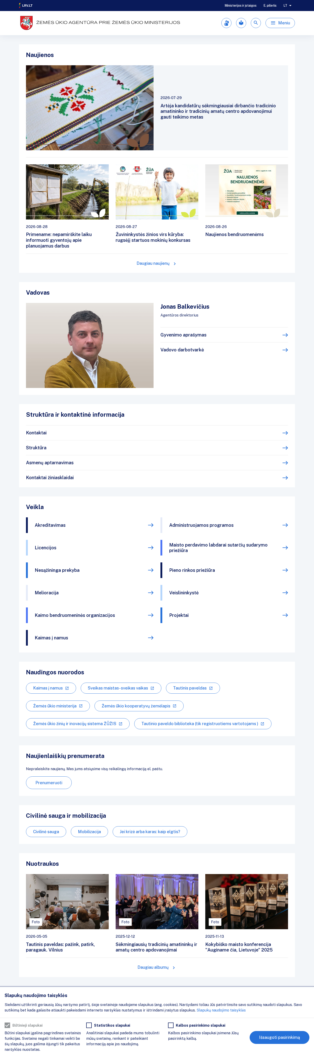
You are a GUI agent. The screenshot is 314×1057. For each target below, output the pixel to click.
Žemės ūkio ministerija (55, 706)
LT (285, 5)
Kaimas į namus (51, 638)
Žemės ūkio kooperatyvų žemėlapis (136, 706)
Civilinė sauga (46, 831)
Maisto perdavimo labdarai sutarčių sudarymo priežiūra (218, 547)
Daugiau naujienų (153, 263)
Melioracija (47, 592)
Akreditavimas (50, 525)
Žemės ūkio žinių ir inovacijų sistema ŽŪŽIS (74, 723)
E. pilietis (270, 5)
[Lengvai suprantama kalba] (241, 23)
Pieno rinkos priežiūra (192, 570)
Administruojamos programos (201, 525)
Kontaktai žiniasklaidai (50, 477)
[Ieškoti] (256, 23)
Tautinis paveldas (190, 688)
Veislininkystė (184, 592)
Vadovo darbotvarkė (182, 350)
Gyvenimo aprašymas (183, 335)
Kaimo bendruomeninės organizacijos (75, 615)
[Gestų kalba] (226, 23)
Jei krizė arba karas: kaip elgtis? (150, 831)
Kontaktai (36, 433)
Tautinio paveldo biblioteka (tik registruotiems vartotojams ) (199, 723)
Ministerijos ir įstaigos (241, 5)
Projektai (179, 615)
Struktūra (36, 447)
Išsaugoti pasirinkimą (279, 1037)
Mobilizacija (89, 831)
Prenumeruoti (48, 782)
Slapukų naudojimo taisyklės (221, 1010)
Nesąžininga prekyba (57, 570)
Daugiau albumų (153, 967)
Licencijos (45, 547)
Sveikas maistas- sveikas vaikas (118, 688)
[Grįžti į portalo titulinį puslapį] (26, 5)
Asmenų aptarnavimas (50, 462)
